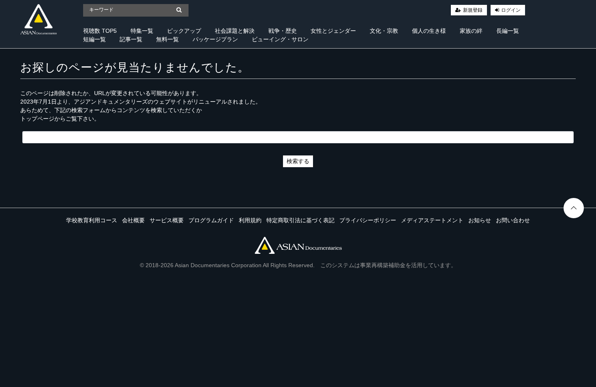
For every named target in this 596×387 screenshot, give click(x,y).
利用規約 (250, 220)
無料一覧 (167, 39)
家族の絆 (471, 31)
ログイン (511, 10)
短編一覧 (94, 39)
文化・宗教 (384, 31)
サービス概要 (167, 220)
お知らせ (479, 220)
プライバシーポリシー (367, 220)
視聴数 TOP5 (100, 31)
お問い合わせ (513, 220)
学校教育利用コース (91, 220)
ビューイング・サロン (280, 39)
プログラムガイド (211, 220)
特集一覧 (142, 31)
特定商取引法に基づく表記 (300, 220)
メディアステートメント (432, 220)
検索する (298, 161)
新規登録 (472, 10)
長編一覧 (507, 31)
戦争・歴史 (282, 31)
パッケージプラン (215, 39)
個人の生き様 (429, 31)
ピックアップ (184, 31)
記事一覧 (131, 39)
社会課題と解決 (235, 31)
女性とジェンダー (333, 31)
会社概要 (133, 220)
